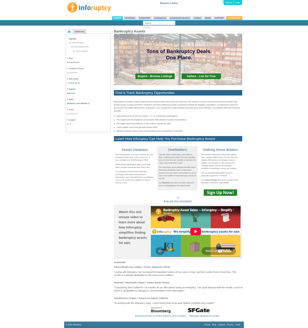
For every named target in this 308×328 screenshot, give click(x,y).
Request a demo (169, 3)
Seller (71, 99)
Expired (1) (71, 93)
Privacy (230, 324)
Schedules (160, 18)
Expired (72, 89)
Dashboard (234, 18)
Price (71, 58)
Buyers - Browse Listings (155, 76)
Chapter (72, 120)
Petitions (130, 18)
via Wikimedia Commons (170, 93)
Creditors (144, 18)
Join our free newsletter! (178, 201)
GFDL (155, 93)
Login (237, 2)
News (208, 18)
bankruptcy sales (134, 164)
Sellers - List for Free (201, 76)
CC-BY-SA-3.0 (144, 93)
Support (219, 18)
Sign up (228, 2)
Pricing (207, 324)
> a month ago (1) (73, 83)
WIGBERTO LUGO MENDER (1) (78, 103)
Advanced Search (180, 18)
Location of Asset (76, 68)
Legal (237, 324)
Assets (117, 18)
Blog (214, 324)
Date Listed (73, 79)
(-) (70, 42)
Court (71, 110)
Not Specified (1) (73, 62)
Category (73, 39)
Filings (197, 18)
